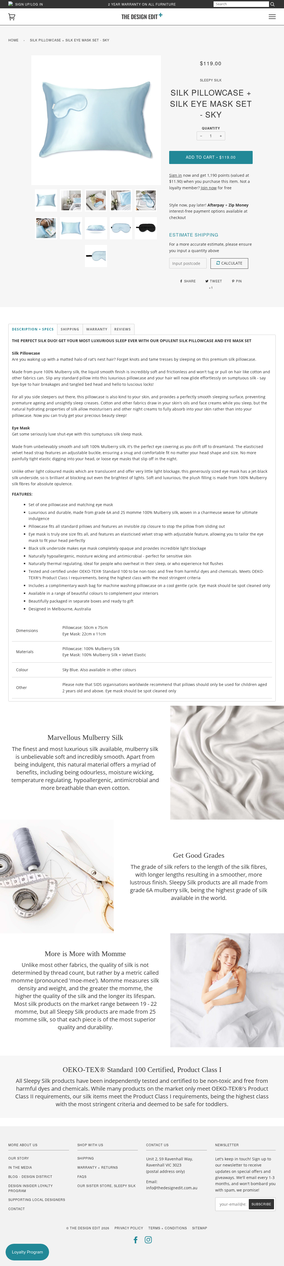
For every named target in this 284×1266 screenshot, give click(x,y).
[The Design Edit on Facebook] (136, 1241)
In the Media (20, 1167)
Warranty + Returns (97, 1167)
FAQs (82, 1176)
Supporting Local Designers (36, 1199)
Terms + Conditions (167, 1228)
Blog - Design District (30, 1176)
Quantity (211, 128)
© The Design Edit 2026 (87, 1228)
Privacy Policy (129, 1228)
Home (13, 40)
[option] (96, 120)
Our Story (18, 1158)
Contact (16, 1209)
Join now (209, 187)
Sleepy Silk (211, 80)
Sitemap (199, 1228)
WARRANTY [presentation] (96, 329)
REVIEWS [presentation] (122, 329)
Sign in (175, 175)
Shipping (85, 1158)
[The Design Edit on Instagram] (148, 1241)
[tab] (32, 329)
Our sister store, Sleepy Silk (106, 1185)
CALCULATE (231, 263)
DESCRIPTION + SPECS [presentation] (33, 329)
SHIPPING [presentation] (70, 329)
